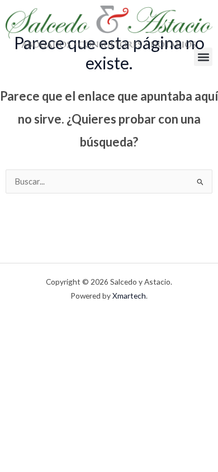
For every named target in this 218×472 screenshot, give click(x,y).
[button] (203, 57)
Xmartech (129, 295)
